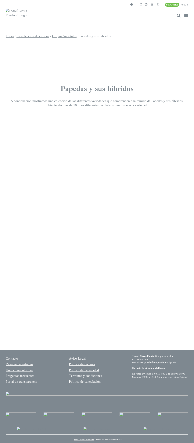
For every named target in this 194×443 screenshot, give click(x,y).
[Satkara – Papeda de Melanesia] (100, 121)
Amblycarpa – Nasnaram (40, 323)
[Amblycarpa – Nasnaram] (7, 317)
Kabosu (16, 278)
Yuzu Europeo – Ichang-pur (45, 304)
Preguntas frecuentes (20, 376)
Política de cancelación (85, 381)
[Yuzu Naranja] (7, 121)
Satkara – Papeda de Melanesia (126, 130)
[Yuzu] (34, 147)
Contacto (12, 358)
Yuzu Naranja (25, 127)
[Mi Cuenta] (158, 5)
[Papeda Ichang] (100, 297)
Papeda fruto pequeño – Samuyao (131, 281)
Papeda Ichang (118, 304)
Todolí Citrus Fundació (84, 439)
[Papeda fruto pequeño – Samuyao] (126, 219)
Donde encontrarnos (19, 370)
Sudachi (109, 206)
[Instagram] (146, 5)
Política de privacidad (84, 370)
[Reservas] (140, 5)
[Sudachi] (126, 147)
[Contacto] (152, 5)
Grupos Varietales (64, 36)
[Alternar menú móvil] (186, 15)
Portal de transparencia (21, 381)
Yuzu (13, 206)
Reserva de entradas (19, 364)
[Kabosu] (34, 219)
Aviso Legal (77, 358)
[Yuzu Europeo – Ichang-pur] (7, 297)
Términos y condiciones (85, 376)
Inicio (10, 36)
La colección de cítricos (32, 36)
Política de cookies (82, 364)
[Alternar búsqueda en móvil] (179, 15)
